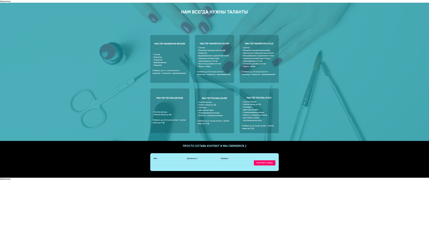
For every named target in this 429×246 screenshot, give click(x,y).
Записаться (5, 1)
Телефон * (224, 158)
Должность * (192, 158)
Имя (155, 158)
